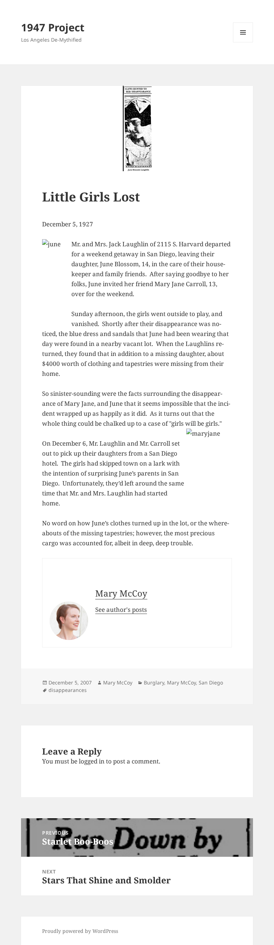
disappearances (68, 690)
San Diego (211, 682)
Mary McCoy (121, 593)
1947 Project (53, 27)
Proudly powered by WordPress (80, 931)
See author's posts (121, 609)
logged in (92, 761)
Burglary (154, 682)
